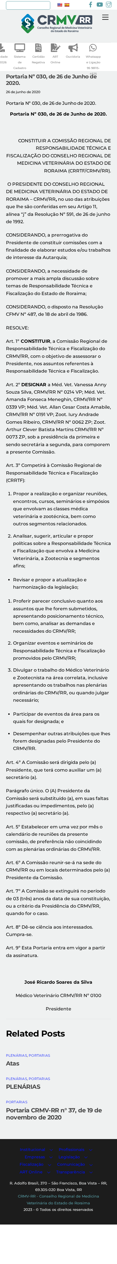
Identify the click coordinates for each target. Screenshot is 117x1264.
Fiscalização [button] (31, 1164)
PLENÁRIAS (23, 1086)
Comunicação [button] (71, 1164)
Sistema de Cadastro (19, 62)
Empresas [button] (35, 1156)
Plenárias (16, 1055)
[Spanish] (66, 5)
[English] (59, 5)
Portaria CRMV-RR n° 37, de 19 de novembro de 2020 (54, 1114)
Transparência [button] (70, 1172)
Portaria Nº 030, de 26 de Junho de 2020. (51, 79)
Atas (12, 1063)
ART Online (55, 59)
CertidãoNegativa (38, 59)
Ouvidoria (73, 57)
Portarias (39, 1055)
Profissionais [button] (71, 1149)
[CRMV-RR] (56, 31)
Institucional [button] (32, 1149)
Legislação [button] (69, 1156)
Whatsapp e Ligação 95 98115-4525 (93, 65)
